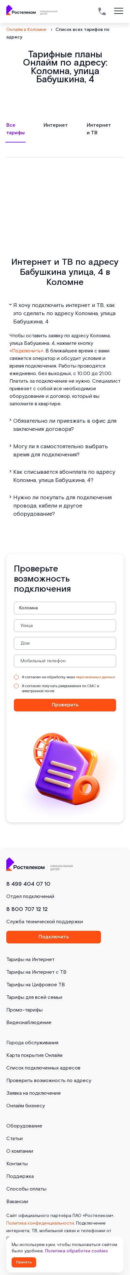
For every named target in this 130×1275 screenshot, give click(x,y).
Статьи (14, 1138)
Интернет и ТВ (99, 129)
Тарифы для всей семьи (34, 997)
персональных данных (95, 677)
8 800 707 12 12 (27, 909)
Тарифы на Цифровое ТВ (35, 985)
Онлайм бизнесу (25, 1106)
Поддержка (20, 1176)
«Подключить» (26, 351)
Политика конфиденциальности (40, 1223)
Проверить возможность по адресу (48, 1080)
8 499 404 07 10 (28, 884)
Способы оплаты (26, 1189)
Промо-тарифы (24, 1010)
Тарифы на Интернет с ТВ (36, 972)
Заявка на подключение (33, 1093)
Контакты (17, 1164)
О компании (19, 1151)
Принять (24, 1262)
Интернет (56, 125)
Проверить (65, 705)
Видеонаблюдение (28, 1022)
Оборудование (24, 1126)
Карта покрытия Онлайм (34, 1055)
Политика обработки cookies (76, 1251)
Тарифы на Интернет (30, 959)
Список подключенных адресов (43, 1068)
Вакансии (17, 1201)
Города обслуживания (32, 1043)
